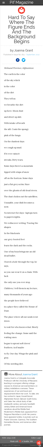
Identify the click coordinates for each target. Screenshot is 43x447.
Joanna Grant (30, 374)
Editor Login (36, 438)
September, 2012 (33, 55)
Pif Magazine (15, 445)
